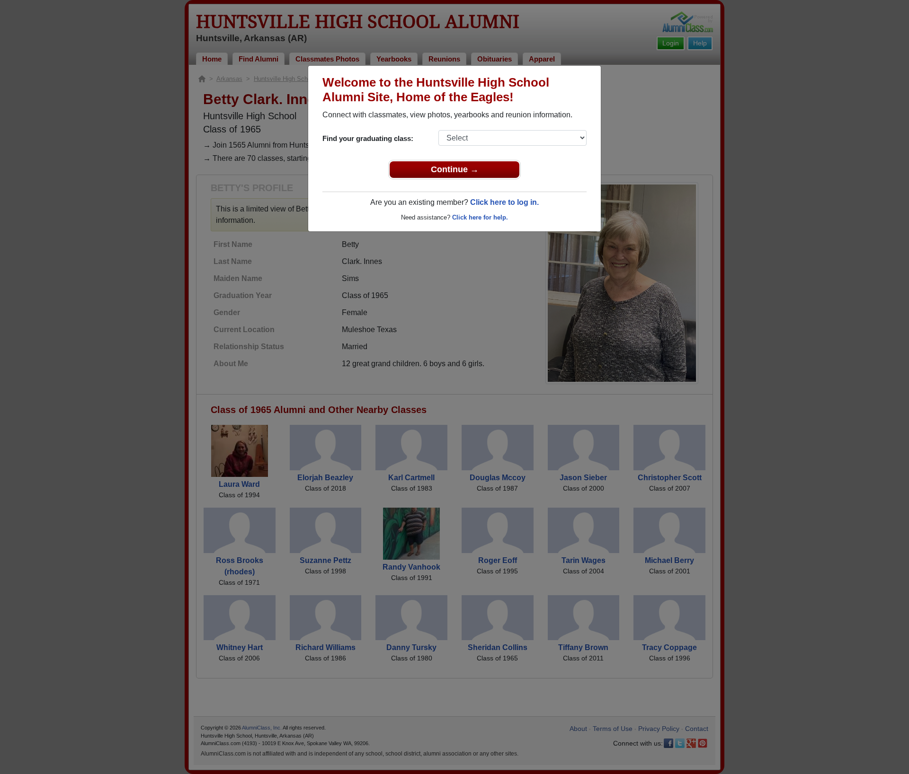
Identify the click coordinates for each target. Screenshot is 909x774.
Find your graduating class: (367, 138)
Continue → (455, 169)
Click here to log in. (504, 202)
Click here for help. (480, 217)
